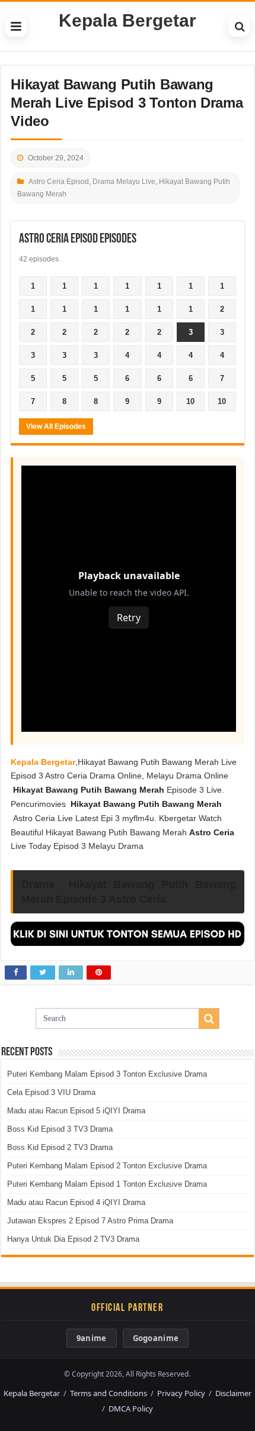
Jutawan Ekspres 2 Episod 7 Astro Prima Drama (90, 1220)
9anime (91, 1338)
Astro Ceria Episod (58, 181)
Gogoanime (156, 1338)
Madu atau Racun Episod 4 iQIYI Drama (76, 1202)
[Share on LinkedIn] (71, 972)
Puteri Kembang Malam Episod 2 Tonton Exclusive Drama (107, 1165)
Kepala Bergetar (127, 20)
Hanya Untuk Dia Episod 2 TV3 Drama (73, 1239)
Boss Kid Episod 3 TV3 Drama (60, 1129)
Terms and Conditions (108, 1393)
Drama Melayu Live (124, 181)
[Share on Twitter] (42, 972)
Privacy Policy (181, 1393)
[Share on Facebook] (16, 972)
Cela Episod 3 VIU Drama (51, 1092)
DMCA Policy (131, 1408)
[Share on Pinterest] (99, 972)
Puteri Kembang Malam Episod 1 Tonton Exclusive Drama (107, 1184)
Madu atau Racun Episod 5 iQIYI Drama (76, 1110)
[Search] (239, 26)
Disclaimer (233, 1393)
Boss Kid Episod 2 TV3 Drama (60, 1147)
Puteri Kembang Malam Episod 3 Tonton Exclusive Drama (107, 1074)
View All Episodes (56, 426)
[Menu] (16, 26)
